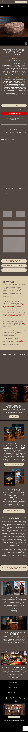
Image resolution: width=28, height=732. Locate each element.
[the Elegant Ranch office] (14, 623)
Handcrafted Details (14, 126)
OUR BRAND (13, 682)
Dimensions (14, 122)
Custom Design (21, 1)
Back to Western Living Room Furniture (15, 568)
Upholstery (14, 129)
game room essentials (8, 334)
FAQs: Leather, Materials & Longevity (14, 119)
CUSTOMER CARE (14, 687)
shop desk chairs (14, 647)
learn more (14, 416)
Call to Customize (14, 113)
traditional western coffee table (12, 315)
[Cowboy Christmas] (14, 658)
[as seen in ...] (14, 588)
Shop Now (14, 710)
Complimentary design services (14, 511)
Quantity (14, 97)
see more (14, 611)
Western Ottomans (14, 270)
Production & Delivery (14, 132)
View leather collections (14, 464)
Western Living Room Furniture (14, 265)
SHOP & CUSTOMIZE (14, 692)
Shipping (8, 60)
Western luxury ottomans (9, 295)
